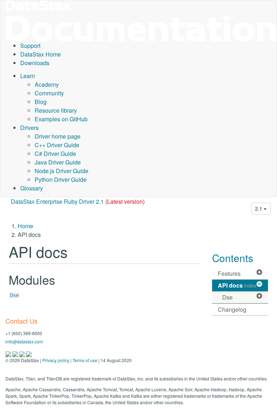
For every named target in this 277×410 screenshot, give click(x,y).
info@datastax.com (24, 341)
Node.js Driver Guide (61, 171)
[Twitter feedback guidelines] (22, 353)
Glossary (31, 188)
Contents (232, 258)
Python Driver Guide (61, 179)
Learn (27, 76)
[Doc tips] (15, 353)
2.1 (259, 208)
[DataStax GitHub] (29, 353)
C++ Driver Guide (57, 145)
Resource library (56, 110)
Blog (41, 102)
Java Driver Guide (58, 162)
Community (49, 93)
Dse (14, 295)
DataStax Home (40, 54)
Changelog (232, 309)
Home (25, 226)
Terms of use (84, 360)
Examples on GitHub (61, 119)
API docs (237, 285)
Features (229, 273)
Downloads (34, 63)
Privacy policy (55, 360)
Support (30, 45)
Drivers (29, 127)
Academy (47, 84)
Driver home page (57, 136)
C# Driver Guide (55, 153)
